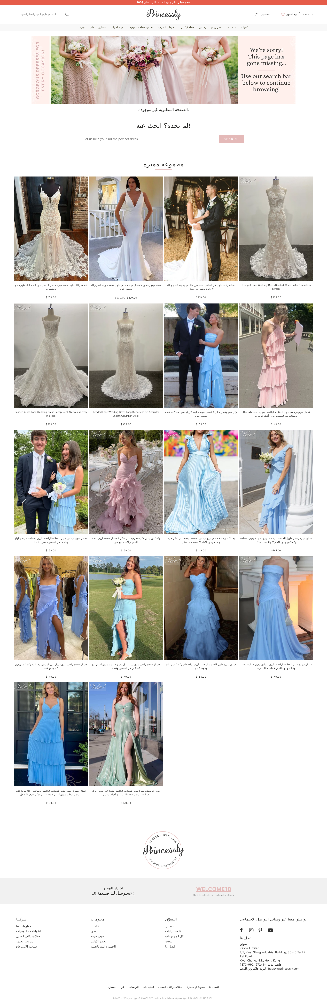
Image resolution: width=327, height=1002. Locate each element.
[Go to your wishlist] (256, 13)
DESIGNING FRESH (204, 998)
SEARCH (231, 139)
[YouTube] (271, 930)
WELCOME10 (213, 889)
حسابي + (265, 14)
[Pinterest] (262, 930)
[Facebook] (243, 930)
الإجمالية (159, 998)
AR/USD (307, 14)
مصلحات (169, 998)
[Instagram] (252, 930)
